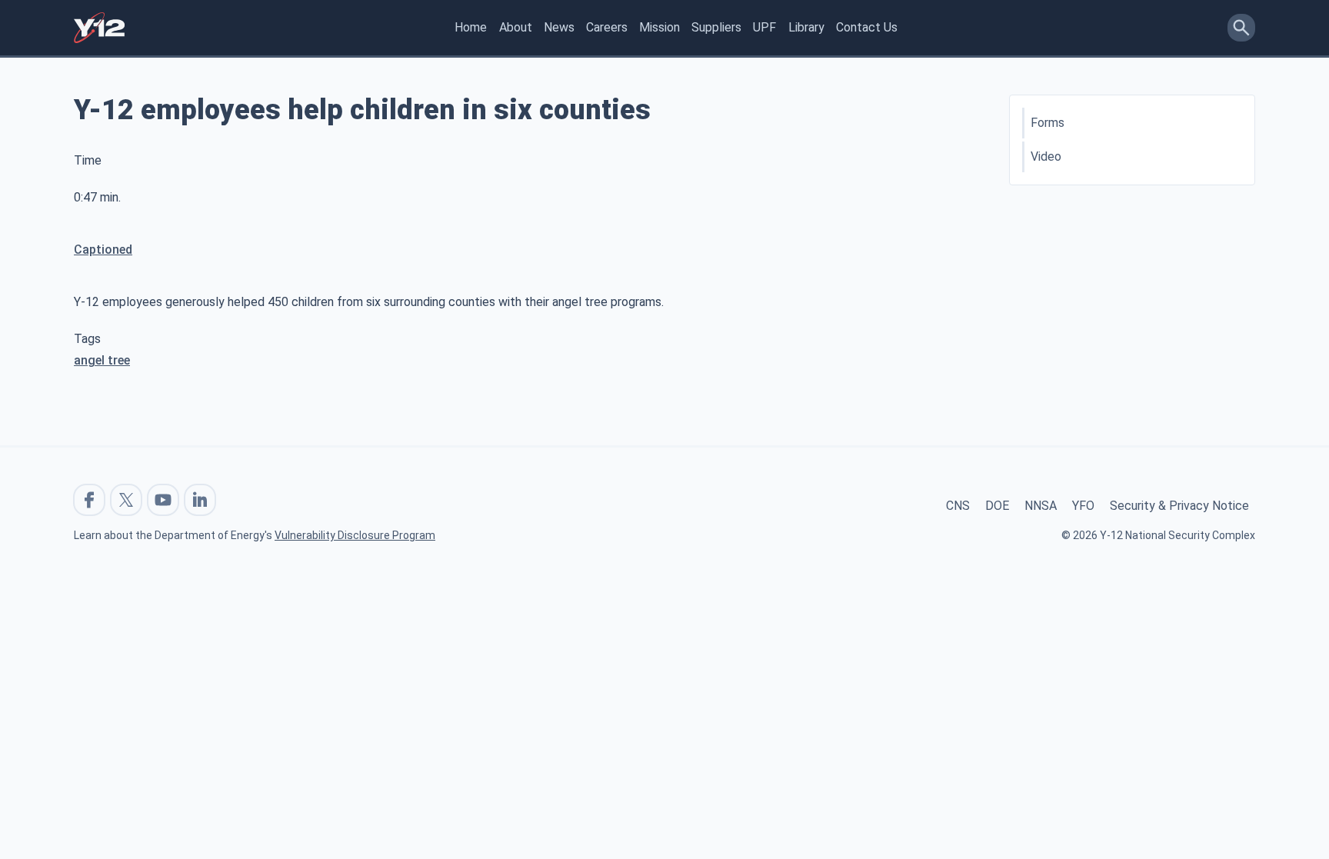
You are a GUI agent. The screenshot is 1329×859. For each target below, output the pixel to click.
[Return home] (99, 27)
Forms (1047, 122)
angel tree (102, 360)
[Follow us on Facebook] (89, 499)
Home (471, 27)
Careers (607, 27)
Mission (659, 27)
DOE (997, 505)
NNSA (1040, 505)
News (559, 27)
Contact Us (867, 27)
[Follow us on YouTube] (163, 499)
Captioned (103, 249)
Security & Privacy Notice (1179, 505)
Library (806, 27)
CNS (958, 505)
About (515, 27)
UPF (764, 27)
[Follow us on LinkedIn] (200, 499)
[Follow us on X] (126, 499)
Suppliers (716, 27)
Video (1046, 156)
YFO (1083, 505)
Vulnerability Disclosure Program (355, 535)
